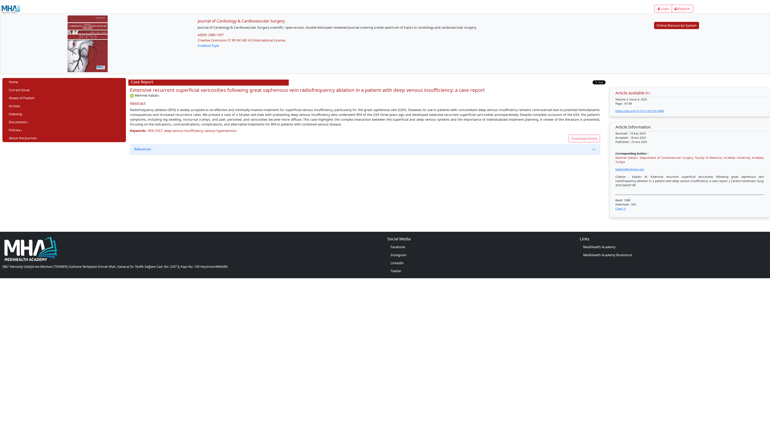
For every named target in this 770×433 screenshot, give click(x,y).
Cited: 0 (620, 208)
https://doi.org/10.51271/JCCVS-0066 (639, 111)
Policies (14, 130)
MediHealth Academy (599, 247)
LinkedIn (397, 263)
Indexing (15, 114)
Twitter (396, 271)
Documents (17, 122)
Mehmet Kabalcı (147, 95)
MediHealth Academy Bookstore (607, 255)
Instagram (398, 255)
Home (13, 82)
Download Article (584, 138)
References (142, 149)
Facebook (398, 247)
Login (665, 8)
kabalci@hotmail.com (629, 169)
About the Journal (22, 138)
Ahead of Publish (21, 98)
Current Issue (19, 90)
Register (684, 8)
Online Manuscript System (677, 25)
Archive (14, 106)
